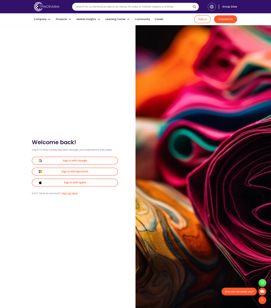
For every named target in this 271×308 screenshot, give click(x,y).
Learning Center (115, 19)
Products (61, 19)
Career (159, 19)
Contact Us (225, 19)
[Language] (212, 7)
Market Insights (86, 19)
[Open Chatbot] (262, 292)
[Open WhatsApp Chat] (262, 283)
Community (142, 19)
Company (40, 19)
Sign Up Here (70, 193)
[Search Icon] (194, 7)
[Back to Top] (262, 300)
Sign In (202, 19)
